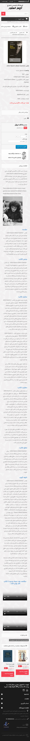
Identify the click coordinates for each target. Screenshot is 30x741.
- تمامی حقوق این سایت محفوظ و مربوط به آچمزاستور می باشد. (15, 736)
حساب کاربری (25, 703)
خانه (26, 26)
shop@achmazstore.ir (22, 727)
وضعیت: (26, 70)
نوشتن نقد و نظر (23, 112)
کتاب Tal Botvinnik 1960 (23, 664)
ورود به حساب (4, 1)
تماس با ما (11, 1)
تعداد (26, 134)
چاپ (25, 118)
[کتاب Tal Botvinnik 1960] (22, 656)
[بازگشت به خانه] (27, 33)
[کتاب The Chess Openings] (7, 656)
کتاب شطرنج (17, 26)
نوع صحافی (24, 139)
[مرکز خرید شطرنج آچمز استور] (15, 7)
